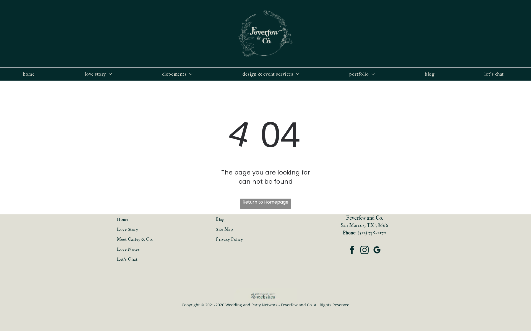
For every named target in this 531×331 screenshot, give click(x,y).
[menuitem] (31, 74)
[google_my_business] (377, 251)
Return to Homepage (265, 202)
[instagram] (364, 251)
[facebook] (352, 251)
